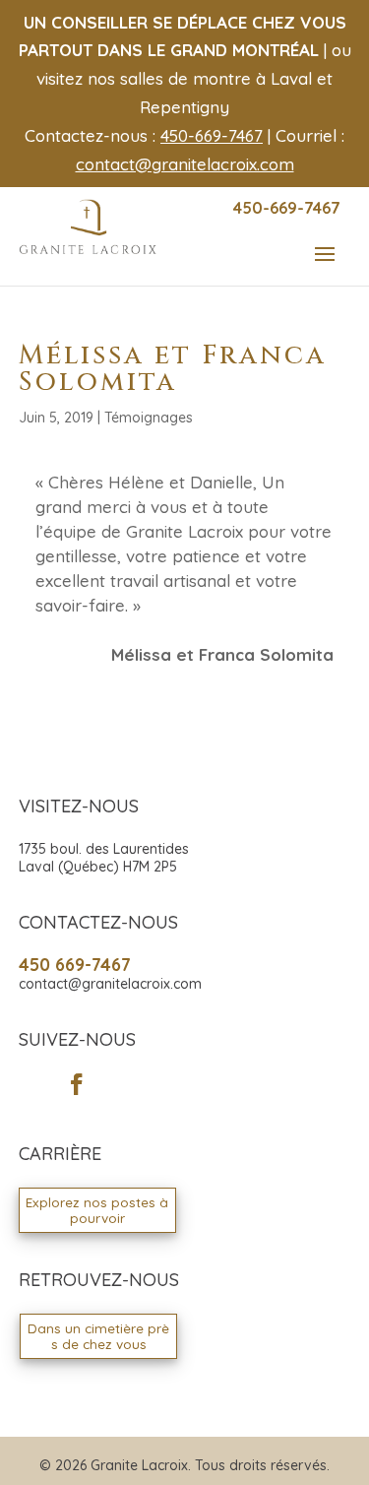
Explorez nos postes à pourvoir (97, 1210)
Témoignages (148, 417)
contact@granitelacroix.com (185, 164)
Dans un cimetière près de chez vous (98, 1336)
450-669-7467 (211, 135)
